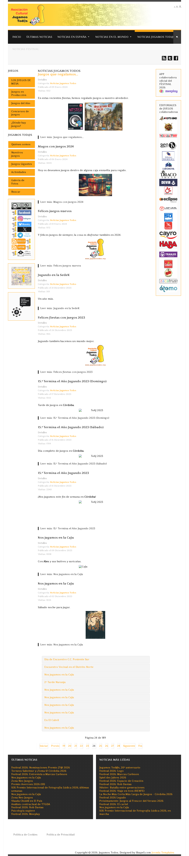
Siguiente (129, 746)
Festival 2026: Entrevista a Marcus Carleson (39, 774)
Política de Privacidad (61, 834)
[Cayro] (168, 234)
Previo (55, 746)
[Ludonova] (168, 165)
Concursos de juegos (20, 113)
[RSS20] (21, 240)
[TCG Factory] (168, 135)
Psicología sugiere (23, 810)
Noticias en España (71, 36)
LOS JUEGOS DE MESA (21, 82)
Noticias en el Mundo (111, 36)
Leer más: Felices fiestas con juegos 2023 (66, 372)
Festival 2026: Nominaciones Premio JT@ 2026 (40, 767)
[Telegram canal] (21, 235)
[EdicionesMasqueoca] (168, 155)
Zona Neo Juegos (22, 781)
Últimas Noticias (39, 36)
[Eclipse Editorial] (168, 199)
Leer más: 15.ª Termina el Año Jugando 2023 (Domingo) (74, 418)
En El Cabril (51, 720)
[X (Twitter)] (21, 229)
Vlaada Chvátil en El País (26, 801)
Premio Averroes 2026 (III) (28, 784)
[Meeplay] (168, 91)
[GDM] (168, 126)
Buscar (15, 191)
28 (118, 746)
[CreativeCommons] (21, 205)
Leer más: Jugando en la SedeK (59, 308)
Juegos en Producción (18, 93)
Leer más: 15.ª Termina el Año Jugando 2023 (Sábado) (73, 463)
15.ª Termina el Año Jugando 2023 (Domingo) (72, 381)
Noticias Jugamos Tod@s (156, 36)
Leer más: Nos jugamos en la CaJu (61, 574)
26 (106, 746)
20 (69, 746)
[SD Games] (168, 217)
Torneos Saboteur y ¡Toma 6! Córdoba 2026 (38, 771)
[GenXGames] (168, 145)
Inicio (16, 36)
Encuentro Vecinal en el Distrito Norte (68, 667)
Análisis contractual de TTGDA (30, 804)
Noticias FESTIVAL (25, 49)
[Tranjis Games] (168, 254)
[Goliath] (168, 263)
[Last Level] (168, 208)
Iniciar (44, 746)
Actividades (18, 172)
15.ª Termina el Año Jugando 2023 (63, 473)
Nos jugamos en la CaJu (56, 537)
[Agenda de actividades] (21, 275)
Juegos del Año (20, 103)
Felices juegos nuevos (55, 211)
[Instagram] (21, 218)
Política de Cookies (25, 834)
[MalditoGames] (168, 117)
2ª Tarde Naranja (55, 682)
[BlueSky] (21, 224)
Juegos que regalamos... (58, 74)
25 (100, 746)
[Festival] (21, 306)
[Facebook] (21, 212)
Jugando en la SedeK (54, 275)
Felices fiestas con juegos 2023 (61, 317)
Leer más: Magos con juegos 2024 (61, 202)
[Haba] (168, 244)
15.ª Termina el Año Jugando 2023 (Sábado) (71, 427)
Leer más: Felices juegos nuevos (60, 265)
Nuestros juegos (17, 154)
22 (81, 746)
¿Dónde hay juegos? (18, 124)
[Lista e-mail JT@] (21, 253)
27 (112, 746)
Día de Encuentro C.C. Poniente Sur (66, 659)
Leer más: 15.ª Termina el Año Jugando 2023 (67, 528)
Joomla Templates (163, 852)
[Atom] (21, 247)
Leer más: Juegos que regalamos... (61, 137)
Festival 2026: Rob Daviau (27, 807)
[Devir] (168, 182)
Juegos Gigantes (21, 164)
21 (75, 746)
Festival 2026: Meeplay (25, 814)
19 (64, 746)
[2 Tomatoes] (168, 272)
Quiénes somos (20, 144)
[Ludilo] (168, 225)
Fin (140, 746)
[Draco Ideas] (168, 174)
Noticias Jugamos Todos (63, 83)
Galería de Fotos (17, 182)
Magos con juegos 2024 (56, 146)
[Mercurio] (168, 190)
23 (87, 746)
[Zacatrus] (168, 280)
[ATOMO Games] (168, 288)
